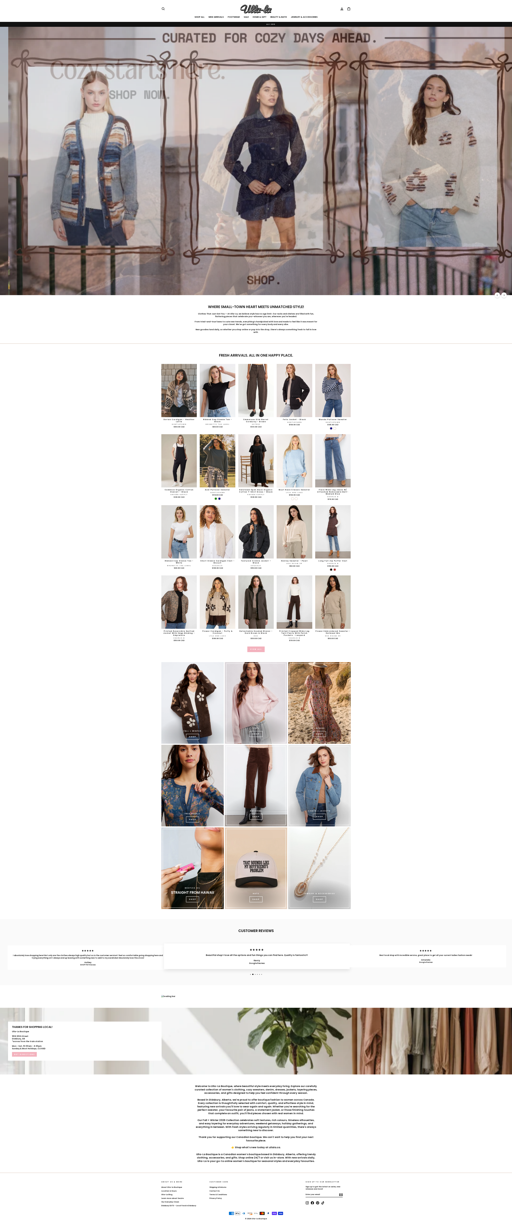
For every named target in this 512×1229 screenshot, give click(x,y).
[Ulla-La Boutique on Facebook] (312, 1202)
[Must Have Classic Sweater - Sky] (292, 498)
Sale (246, 17)
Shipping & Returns (217, 1187)
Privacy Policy (215, 1198)
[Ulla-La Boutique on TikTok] (322, 1202)
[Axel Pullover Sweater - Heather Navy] (219, 498)
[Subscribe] (341, 1194)
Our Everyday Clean (170, 1202)
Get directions (24, 1054)
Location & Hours (169, 1191)
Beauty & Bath (278, 17)
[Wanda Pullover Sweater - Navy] (331, 428)
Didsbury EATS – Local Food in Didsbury (178, 1206)
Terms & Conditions (218, 1195)
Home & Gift (259, 17)
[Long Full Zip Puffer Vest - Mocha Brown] (334, 569)
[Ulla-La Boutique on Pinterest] (317, 1202)
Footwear (234, 17)
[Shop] (192, 703)
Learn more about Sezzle (172, 1198)
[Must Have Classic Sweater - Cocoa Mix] (296, 498)
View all (256, 649)
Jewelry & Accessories (304, 17)
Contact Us (214, 1191)
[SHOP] (319, 703)
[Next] (504, 295)
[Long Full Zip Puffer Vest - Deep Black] (331, 569)
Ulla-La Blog (166, 1195)
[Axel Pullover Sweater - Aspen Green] (216, 498)
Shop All (200, 17)
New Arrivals (216, 17)
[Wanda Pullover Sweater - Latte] (334, 428)
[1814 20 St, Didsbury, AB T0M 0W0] (256, 1041)
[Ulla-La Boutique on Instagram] (307, 1202)
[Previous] (497, 295)
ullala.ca (274, 1147)
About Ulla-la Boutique (171, 1187)
